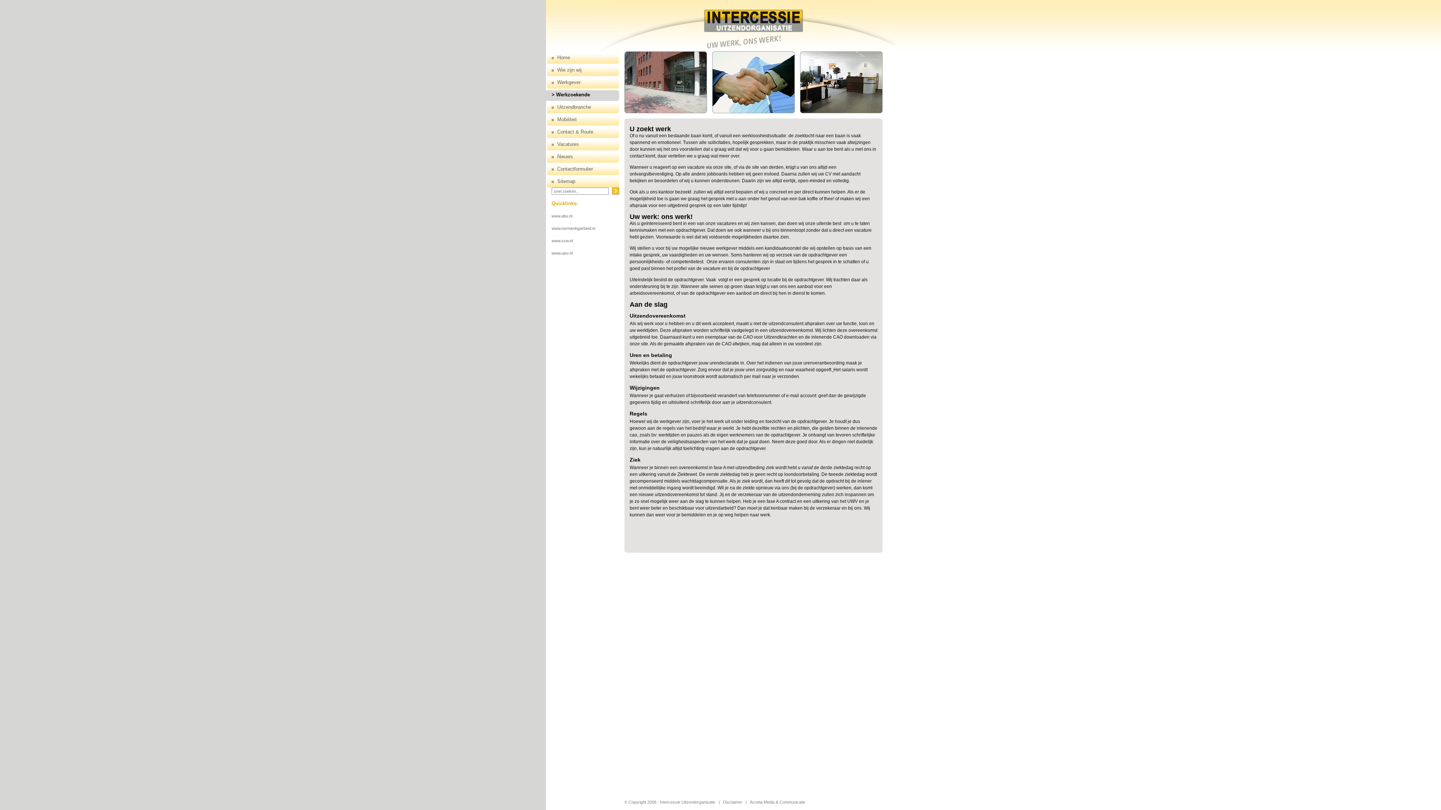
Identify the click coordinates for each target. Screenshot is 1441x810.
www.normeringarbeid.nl (573, 228)
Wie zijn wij (569, 70)
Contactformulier (575, 169)
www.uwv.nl (562, 253)
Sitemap (566, 181)
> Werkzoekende (571, 95)
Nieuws (565, 156)
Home (563, 57)
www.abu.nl (562, 216)
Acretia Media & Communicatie (777, 802)
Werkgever (569, 82)
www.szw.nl (562, 240)
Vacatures (568, 144)
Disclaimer (732, 802)
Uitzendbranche (574, 107)
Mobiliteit (567, 119)
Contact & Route (575, 132)
